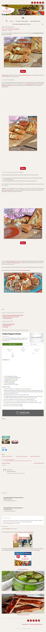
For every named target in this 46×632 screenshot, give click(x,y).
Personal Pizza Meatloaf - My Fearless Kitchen (12, 497)
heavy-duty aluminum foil (7, 190)
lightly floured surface (26, 388)
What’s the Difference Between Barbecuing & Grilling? (13, 315)
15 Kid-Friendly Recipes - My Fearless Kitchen (12, 507)
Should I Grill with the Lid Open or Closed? (11, 316)
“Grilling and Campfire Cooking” (24, 75)
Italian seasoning (13, 380)
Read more (38, 550)
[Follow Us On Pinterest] (23, 566)
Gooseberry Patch (5, 75)
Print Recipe (13, 344)
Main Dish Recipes (9, 459)
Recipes (13, 459)
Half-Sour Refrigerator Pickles (23, 591)
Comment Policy (25, 624)
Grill (5, 459)
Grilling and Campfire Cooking (20, 460)
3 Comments (10, 30)
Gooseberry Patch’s (30, 83)
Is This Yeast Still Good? (7, 318)
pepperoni (26, 460)
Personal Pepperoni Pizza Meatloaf (22, 456)
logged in (8, 528)
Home (3, 26)
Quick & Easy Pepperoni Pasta (35, 456)
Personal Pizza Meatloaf (25, 270)
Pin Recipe (34, 344)
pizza (28, 460)
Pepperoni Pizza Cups (7, 325)
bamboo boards (17, 262)
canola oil (12, 400)
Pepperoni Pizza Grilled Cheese (9, 324)
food (8, 460)
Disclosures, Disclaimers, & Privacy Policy (37, 624)
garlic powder (12, 381)
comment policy (10, 523)
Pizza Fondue (5, 326)
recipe (30, 460)
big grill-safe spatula (11, 261)
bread (6, 460)
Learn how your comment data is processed (25, 532)
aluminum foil (23, 399)
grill (15, 460)
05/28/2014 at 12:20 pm (11, 471)
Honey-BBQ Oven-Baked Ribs (23, 614)
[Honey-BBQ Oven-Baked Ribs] (23, 604)
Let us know (22, 413)
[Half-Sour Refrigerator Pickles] (23, 581)
